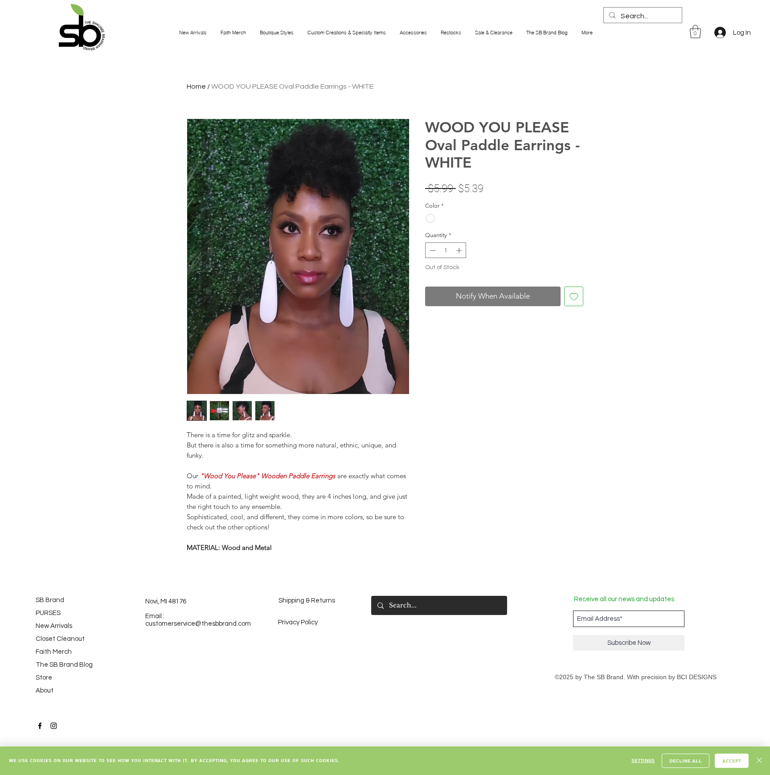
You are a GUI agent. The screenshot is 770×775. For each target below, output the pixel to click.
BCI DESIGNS (697, 677)
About (44, 690)
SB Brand (50, 600)
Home (196, 86)
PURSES (48, 613)
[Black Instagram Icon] (53, 726)
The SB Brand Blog (60, 664)
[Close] (759, 761)
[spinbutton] (446, 250)
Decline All (685, 761)
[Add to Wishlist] (574, 296)
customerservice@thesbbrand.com (198, 623)
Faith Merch (54, 651)
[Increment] (460, 250)
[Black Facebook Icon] (40, 726)
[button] (695, 31)
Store (44, 677)
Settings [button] (643, 760)
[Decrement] (431, 250)
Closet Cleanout (60, 639)
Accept (731, 761)
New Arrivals (54, 626)
